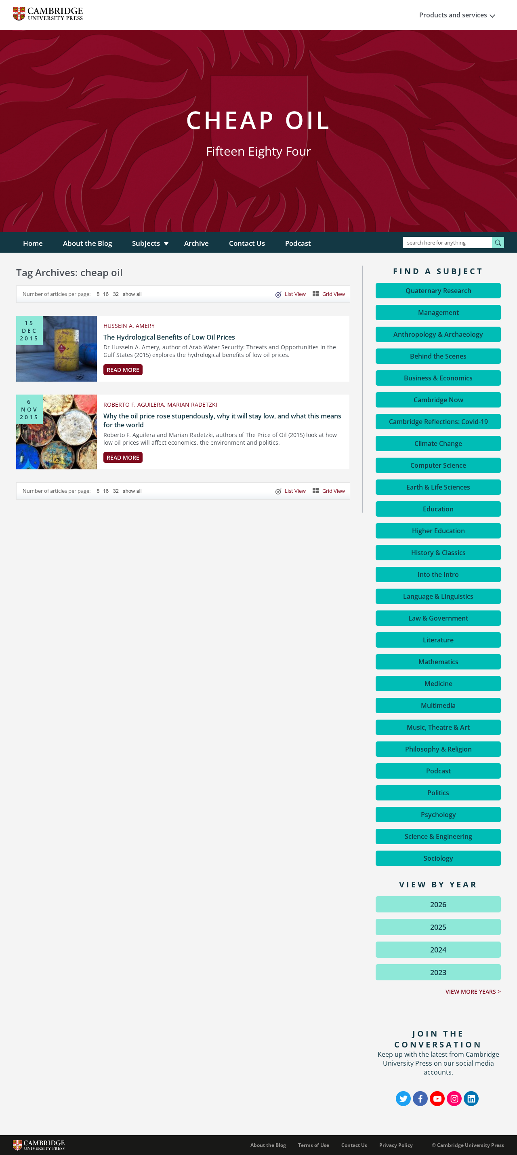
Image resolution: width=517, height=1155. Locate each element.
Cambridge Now (438, 399)
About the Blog (87, 243)
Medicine (438, 683)
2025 (438, 927)
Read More (123, 370)
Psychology (438, 814)
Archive (196, 243)
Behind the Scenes (438, 356)
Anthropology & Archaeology (438, 334)
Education (438, 509)
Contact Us (247, 243)
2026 (438, 904)
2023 (438, 972)
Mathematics (438, 661)
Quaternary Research (438, 290)
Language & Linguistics (438, 596)
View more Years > (473, 991)
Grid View (333, 294)
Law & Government (438, 618)
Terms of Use (313, 1145)
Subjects (146, 243)
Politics (438, 792)
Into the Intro (438, 574)
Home (33, 243)
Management (438, 312)
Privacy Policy (396, 1145)
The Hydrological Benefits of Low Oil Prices (169, 337)
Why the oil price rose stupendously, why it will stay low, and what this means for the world (222, 420)
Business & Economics (438, 378)
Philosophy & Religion (438, 749)
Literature (438, 640)
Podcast (298, 243)
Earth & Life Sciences (438, 487)
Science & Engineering (438, 836)
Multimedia (438, 705)
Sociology (438, 858)
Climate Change (438, 443)
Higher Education (438, 530)
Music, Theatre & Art (438, 727)
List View (295, 294)
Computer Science (438, 465)
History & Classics (438, 552)
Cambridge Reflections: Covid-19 (438, 421)
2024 (438, 949)
